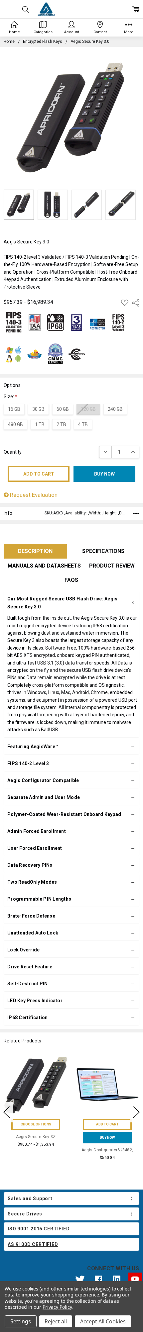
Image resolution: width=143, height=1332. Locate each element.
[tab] (35, 551)
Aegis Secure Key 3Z (36, 1136)
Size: (10, 396)
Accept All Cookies (103, 1321)
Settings (20, 1321)
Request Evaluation (33, 494)
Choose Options (36, 1124)
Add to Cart (107, 1124)
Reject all (56, 1321)
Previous (6, 1112)
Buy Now (107, 1137)
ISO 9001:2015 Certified (39, 1228)
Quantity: (13, 452)
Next (136, 1112)
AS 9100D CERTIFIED (33, 1244)
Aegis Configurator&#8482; (107, 1150)
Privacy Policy (57, 1307)
